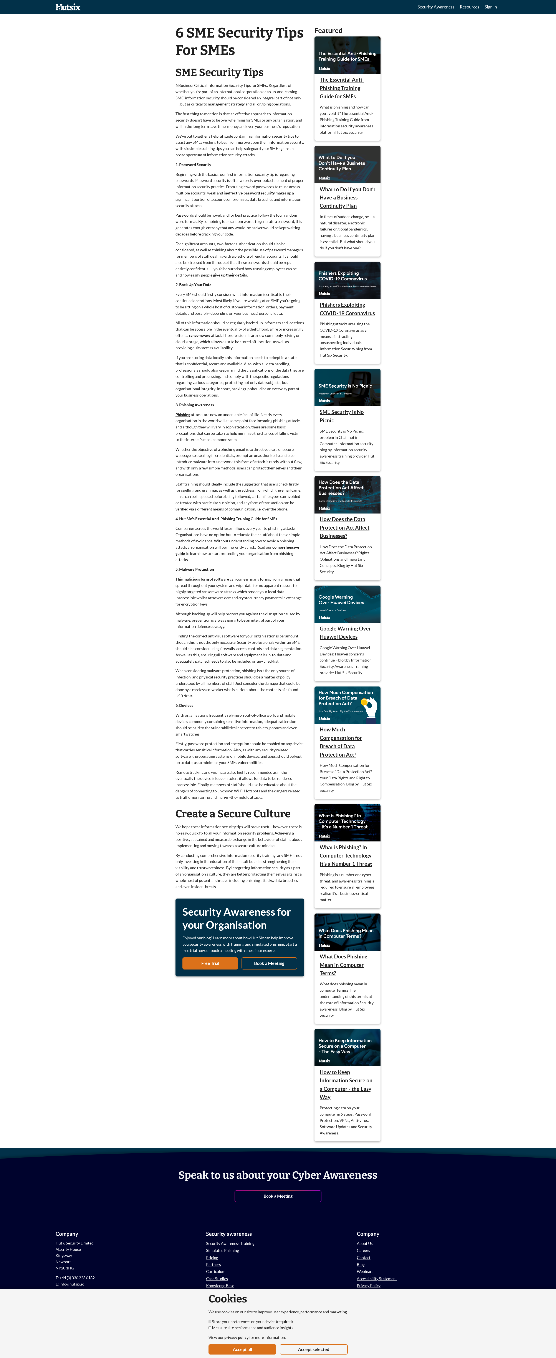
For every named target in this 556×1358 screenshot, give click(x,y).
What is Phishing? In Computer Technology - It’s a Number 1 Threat (347, 855)
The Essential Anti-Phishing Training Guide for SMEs (342, 88)
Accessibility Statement (377, 1278)
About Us (365, 1243)
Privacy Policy (369, 1285)
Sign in (491, 7)
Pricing (212, 1257)
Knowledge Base (220, 1285)
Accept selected (313, 1349)
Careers (363, 1250)
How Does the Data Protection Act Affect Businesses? (344, 527)
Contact (364, 1257)
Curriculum (215, 1271)
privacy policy (236, 1337)
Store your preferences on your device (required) (252, 1321)
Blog (361, 1264)
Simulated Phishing (222, 1250)
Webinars (365, 1271)
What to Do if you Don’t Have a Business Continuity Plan (347, 197)
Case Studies (217, 1278)
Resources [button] (469, 7)
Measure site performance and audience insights (252, 1327)
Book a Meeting (269, 963)
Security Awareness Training (230, 1243)
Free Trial (210, 963)
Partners (213, 1264)
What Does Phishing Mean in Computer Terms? (343, 965)
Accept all (242, 1349)
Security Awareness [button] (436, 7)
